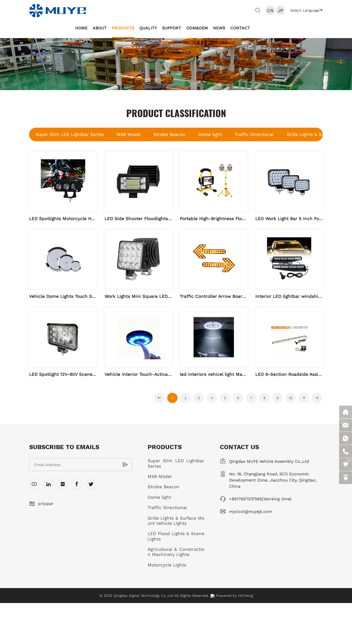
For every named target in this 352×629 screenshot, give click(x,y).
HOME (81, 28)
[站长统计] (213, 595)
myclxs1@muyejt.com (250, 511)
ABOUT (100, 28)
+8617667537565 (245, 499)
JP (280, 10)
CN (270, 10)
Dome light (210, 134)
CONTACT (240, 28)
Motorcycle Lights (167, 564)
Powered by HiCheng (234, 595)
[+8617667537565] (345, 451)
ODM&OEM (197, 28)
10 (290, 397)
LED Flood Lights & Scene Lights (176, 536)
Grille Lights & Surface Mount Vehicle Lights (176, 521)
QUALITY (148, 28)
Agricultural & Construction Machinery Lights (176, 552)
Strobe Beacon (170, 134)
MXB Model (129, 134)
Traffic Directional (254, 134)
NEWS (219, 28)
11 (304, 397)
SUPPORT (171, 28)
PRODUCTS (123, 28)
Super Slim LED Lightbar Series (70, 134)
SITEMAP (45, 503)
